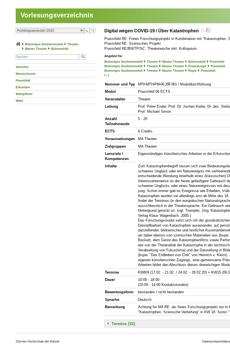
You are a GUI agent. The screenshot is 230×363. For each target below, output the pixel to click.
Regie (192, 70)
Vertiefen (22, 67)
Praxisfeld (23, 80)
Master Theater (36, 48)
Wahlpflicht (24, 94)
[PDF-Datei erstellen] (208, 30)
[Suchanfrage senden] (83, 57)
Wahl (19, 100)
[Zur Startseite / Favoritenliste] (18, 44)
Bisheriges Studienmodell (44, 44)
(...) (106, 74)
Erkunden (23, 87)
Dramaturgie (197, 66)
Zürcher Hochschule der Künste (37, 341)
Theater (73, 44)
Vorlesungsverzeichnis (56, 15)
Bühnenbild (59, 48)
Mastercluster (26, 73)
